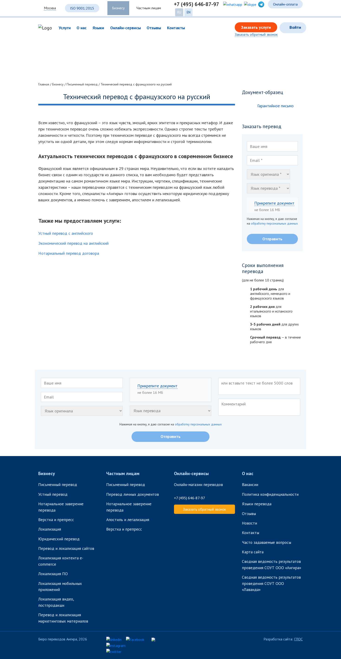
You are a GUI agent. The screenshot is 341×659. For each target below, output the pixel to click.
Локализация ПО (53, 573)
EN (188, 12)
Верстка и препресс (56, 519)
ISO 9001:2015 (82, 8)
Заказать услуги (256, 27)
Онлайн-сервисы (191, 473)
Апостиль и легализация (127, 519)
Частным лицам (148, 8)
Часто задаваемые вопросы (266, 542)
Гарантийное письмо (275, 105)
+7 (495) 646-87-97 (196, 4)
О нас (247, 473)
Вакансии (250, 484)
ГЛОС (298, 639)
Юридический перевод (59, 539)
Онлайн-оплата (285, 4)
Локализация (49, 529)
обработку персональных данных (274, 223)
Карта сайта (253, 552)
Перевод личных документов (132, 494)
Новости (249, 523)
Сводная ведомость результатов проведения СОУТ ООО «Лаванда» (271, 583)
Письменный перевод (57, 484)
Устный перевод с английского (65, 233)
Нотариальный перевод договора (68, 253)
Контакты (250, 532)
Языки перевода (256, 503)
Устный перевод (53, 494)
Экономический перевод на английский (73, 243)
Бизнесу (118, 8)
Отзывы (249, 513)
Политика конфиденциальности (270, 494)
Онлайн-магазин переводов (198, 484)
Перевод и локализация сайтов (66, 548)
